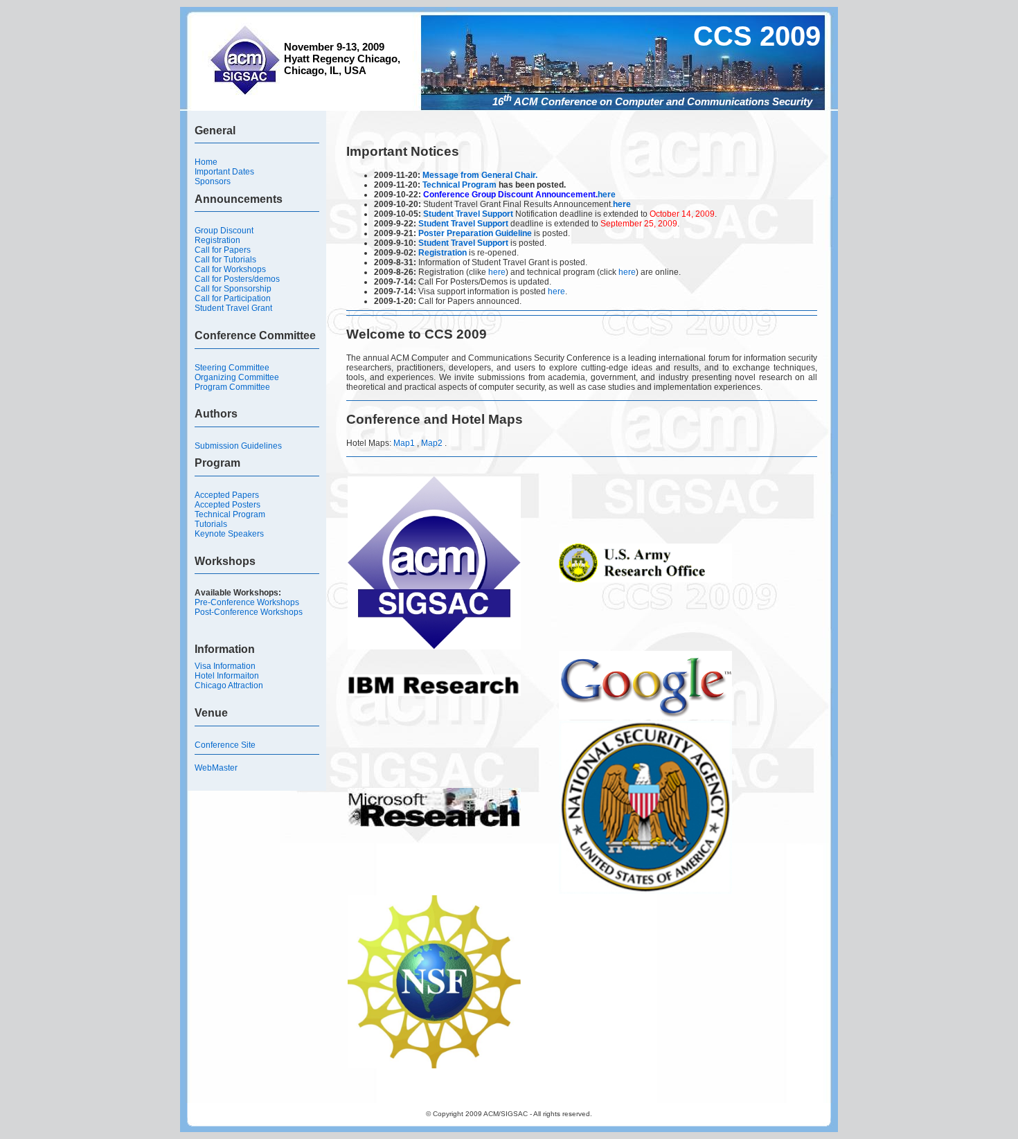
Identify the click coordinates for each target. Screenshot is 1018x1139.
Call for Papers (223, 250)
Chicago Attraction (229, 685)
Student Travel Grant (233, 308)
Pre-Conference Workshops (247, 602)
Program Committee (232, 387)
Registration (217, 240)
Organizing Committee (237, 377)
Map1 (404, 443)
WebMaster (216, 768)
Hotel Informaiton (227, 676)
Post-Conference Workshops (249, 612)
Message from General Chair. (479, 175)
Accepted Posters (227, 505)
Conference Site (225, 745)
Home (206, 162)
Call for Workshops (230, 269)
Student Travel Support (468, 214)
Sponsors (213, 181)
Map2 (433, 443)
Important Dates (224, 172)
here (607, 194)
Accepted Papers (227, 495)
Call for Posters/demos (237, 279)
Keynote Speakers (229, 534)
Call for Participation (233, 298)
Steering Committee (232, 368)
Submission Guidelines (238, 446)
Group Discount (224, 230)
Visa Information (225, 666)
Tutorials (211, 524)
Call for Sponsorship (233, 289)
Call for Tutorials (225, 259)
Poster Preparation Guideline (475, 233)
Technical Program (230, 514)
